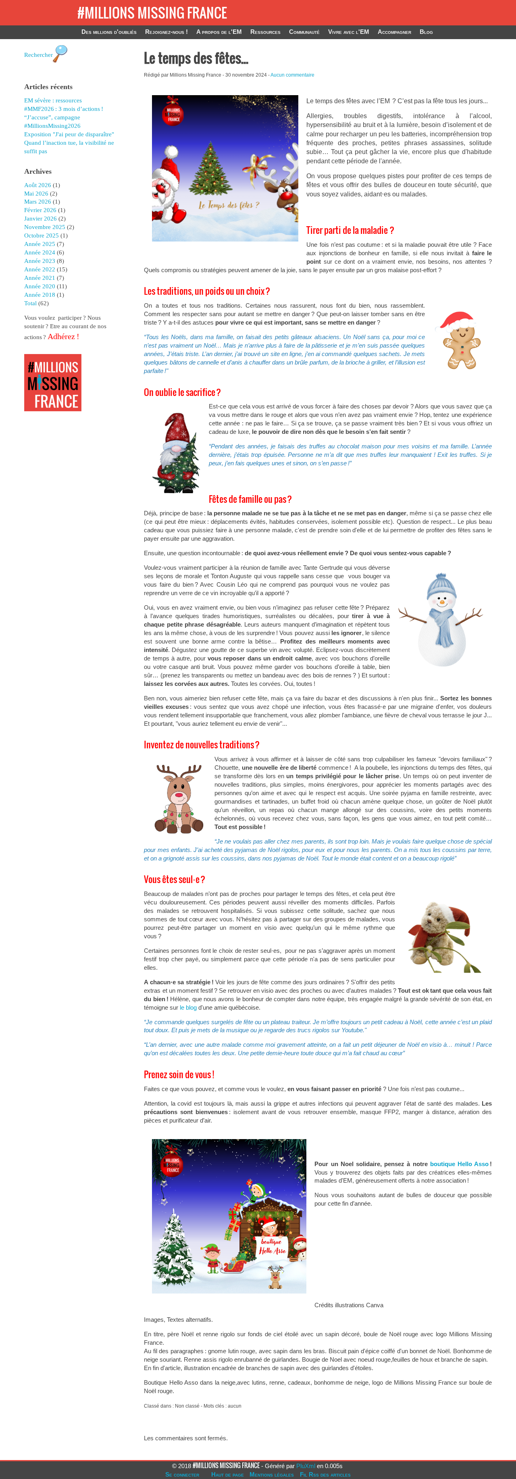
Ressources (265, 31)
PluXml (305, 1465)
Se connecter (182, 1474)
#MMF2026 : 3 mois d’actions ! (63, 109)
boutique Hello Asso (459, 1163)
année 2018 (39, 295)
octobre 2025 (41, 235)
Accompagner (394, 31)
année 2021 (39, 278)
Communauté (304, 31)
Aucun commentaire (292, 75)
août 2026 (37, 185)
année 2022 (39, 269)
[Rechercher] (60, 66)
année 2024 (39, 252)
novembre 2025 (44, 227)
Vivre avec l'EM (348, 31)
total (31, 303)
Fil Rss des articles (325, 1474)
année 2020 (39, 286)
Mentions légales (272, 1474)
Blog (426, 31)
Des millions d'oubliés (109, 31)
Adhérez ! (62, 336)
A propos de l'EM (219, 31)
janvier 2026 (40, 218)
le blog (188, 1007)
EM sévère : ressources (53, 100)
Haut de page (227, 1474)
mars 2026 (37, 201)
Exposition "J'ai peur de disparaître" (69, 134)
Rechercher (38, 55)
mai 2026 (36, 193)
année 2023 (39, 261)
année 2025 (39, 244)
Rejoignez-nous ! (166, 31)
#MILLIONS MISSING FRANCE (152, 13)
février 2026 (40, 210)
